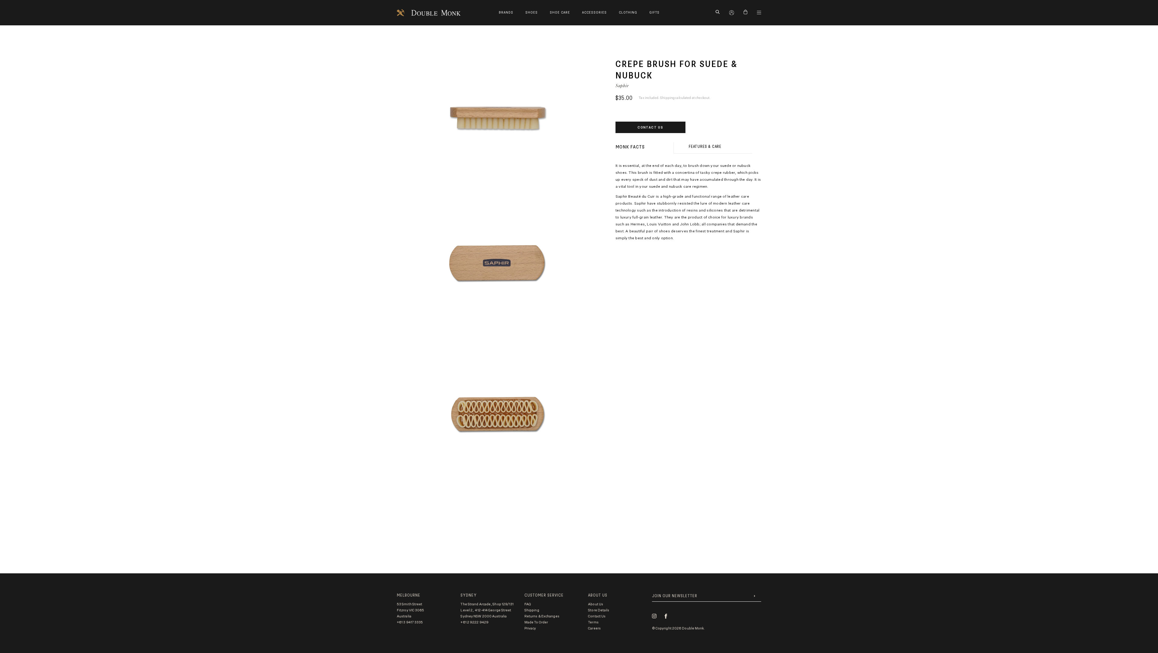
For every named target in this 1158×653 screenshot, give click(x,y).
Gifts (654, 12)
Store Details (598, 610)
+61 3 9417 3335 (410, 622)
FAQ (527, 604)
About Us (595, 604)
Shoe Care (560, 12)
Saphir (622, 85)
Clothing (628, 12)
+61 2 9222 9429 (474, 622)
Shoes (531, 12)
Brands (506, 12)
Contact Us (650, 127)
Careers (594, 628)
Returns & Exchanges (541, 616)
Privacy (530, 628)
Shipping (531, 610)
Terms (593, 622)
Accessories (594, 12)
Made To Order (536, 622)
